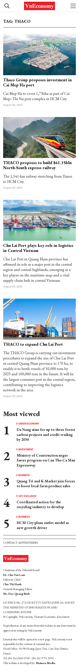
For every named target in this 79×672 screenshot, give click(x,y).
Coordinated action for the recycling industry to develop (40, 504)
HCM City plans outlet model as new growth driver (43, 525)
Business (24, 475)
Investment (25, 449)
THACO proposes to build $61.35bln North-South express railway (37, 165)
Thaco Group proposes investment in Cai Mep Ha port (37, 82)
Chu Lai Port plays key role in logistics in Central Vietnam (38, 248)
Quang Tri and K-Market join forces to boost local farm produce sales (46, 483)
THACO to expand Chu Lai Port (33, 344)
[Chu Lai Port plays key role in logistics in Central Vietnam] (39, 220)
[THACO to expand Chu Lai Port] (39, 318)
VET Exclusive (27, 496)
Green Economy (28, 423)
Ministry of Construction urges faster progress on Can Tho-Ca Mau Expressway (46, 460)
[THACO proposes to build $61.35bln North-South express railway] (39, 137)
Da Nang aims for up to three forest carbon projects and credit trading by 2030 (46, 434)
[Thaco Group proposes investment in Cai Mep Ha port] (39, 54)
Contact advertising (20, 542)
